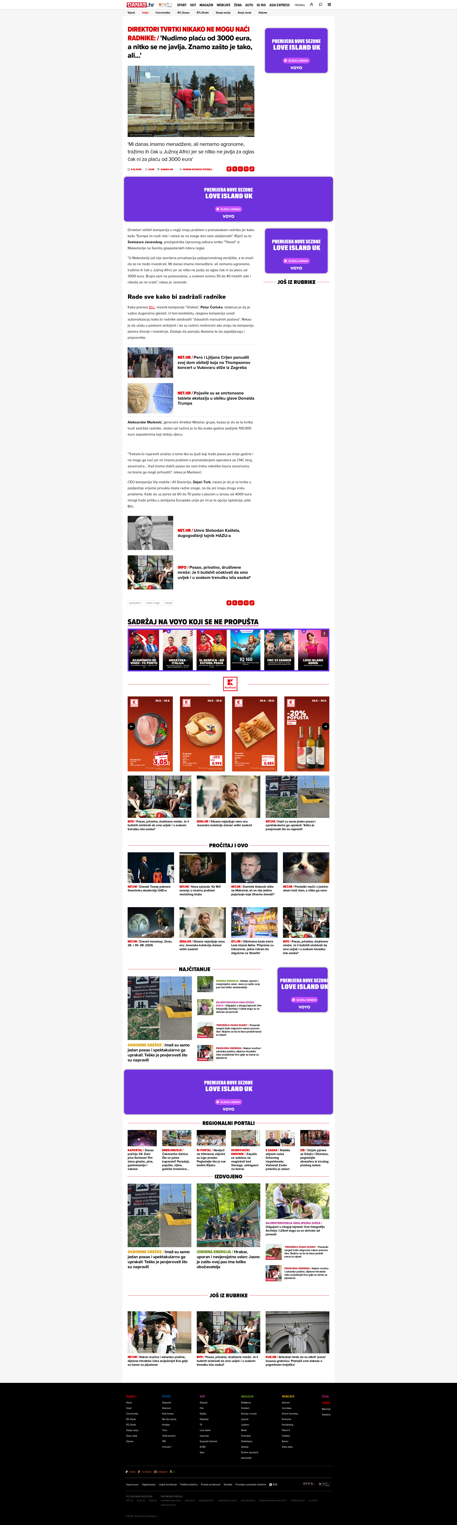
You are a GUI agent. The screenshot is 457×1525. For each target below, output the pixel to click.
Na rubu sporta (169, 1419)
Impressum (132, 1484)
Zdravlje (245, 1446)
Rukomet (166, 1408)
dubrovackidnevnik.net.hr (273, 1500)
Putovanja (246, 1435)
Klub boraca (168, 1413)
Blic (152, 307)
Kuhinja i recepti (249, 1413)
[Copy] (251, 168)
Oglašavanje (148, 1484)
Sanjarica (326, 1414)
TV (201, 1424)
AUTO (249, 5)
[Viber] (246, 168)
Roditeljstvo (246, 1441)
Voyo (202, 1452)
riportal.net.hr (248, 1500)
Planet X (286, 1430)
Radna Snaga (153, 603)
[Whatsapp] (240, 168)
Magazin (206, 5)
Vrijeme (262, 13)
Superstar (204, 1435)
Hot (193, 5)
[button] (132, 633)
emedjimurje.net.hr (171, 1500)
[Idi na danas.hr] (140, 4)
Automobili (246, 1457)
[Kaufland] (228, 684)
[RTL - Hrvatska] (309, 1484)
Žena (238, 5)
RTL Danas (183, 13)
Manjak (168, 603)
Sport (182, 5)
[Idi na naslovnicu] (166, 8)
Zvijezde (204, 1402)
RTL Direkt (203, 13)
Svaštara (286, 1435)
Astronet (286, 1402)
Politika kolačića (188, 1484)
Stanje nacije (223, 13)
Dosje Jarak (244, 13)
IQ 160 (261, 5)
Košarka (166, 1424)
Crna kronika (163, 13)
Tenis (164, 1430)
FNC (164, 1441)
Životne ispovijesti (249, 1452)
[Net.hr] (324, 1484)
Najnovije (326, 1409)
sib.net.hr (190, 1500)
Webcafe (223, 5)
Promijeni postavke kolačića (251, 1484)
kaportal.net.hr (206, 1500)
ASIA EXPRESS (279, 5)
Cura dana (286, 1408)
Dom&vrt (245, 1408)
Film (202, 1408)
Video (326, 1403)
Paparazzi (204, 1419)
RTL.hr (129, 1500)
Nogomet (166, 1402)
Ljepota (244, 1419)
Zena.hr (141, 1500)
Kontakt (228, 1484)
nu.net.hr (313, 1500)
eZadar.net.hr (297, 1500)
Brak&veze (246, 1402)
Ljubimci (245, 1424)
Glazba (203, 1413)
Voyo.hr (153, 1500)
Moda (244, 1430)
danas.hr (167, 169)
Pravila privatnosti (210, 1484)
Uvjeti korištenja (168, 1484)
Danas (130, 1396)
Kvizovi (285, 1441)
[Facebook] (229, 168)
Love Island (205, 1430)
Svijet (145, 13)
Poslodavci (135, 603)
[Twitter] (234, 168)
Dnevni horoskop (290, 1413)
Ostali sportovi (169, 1435)
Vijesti (131, 13)
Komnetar (286, 1419)
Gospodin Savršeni (208, 1441)
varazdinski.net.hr (227, 1500)
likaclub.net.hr (168, 1505)
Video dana (287, 1446)
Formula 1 (166, 1446)
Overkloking (287, 1424)
